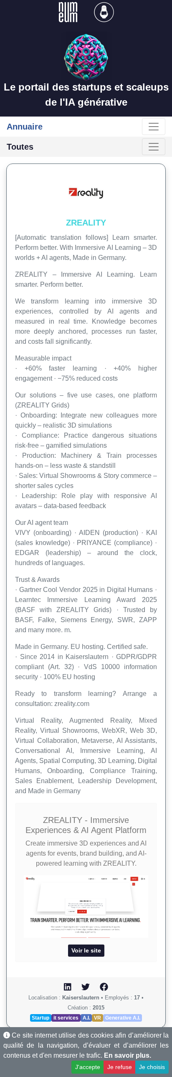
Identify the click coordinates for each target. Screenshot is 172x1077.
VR (97, 1018)
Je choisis (152, 1067)
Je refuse (119, 1067)
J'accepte (87, 1067)
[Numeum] (69, 11)
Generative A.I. (122, 1018)
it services (65, 1018)
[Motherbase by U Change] (104, 11)
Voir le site (86, 950)
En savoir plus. (127, 1055)
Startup (40, 1018)
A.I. (86, 1018)
